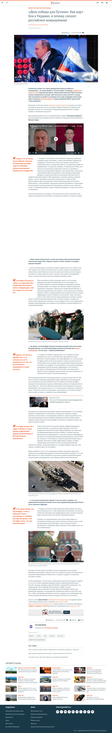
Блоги (19, 686)
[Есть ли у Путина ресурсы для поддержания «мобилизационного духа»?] (39, 402)
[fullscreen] (82, 153)
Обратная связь (35, 720)
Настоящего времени (51, 628)
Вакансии (34, 723)
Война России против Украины (39, 8)
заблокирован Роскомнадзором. (58, 600)
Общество (89, 668)
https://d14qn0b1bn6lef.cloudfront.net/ (40, 604)
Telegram (31, 606)
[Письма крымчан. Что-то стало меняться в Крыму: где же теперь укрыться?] (11, 688)
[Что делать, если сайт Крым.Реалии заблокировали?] (79, 698)
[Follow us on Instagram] (69, 711)
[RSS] (84, 711)
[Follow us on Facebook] (57, 711)
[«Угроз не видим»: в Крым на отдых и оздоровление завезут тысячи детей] (45, 688)
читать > (66, 612)
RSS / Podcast (9, 723)
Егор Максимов (32, 25)
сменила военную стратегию (58, 105)
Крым (88, 686)
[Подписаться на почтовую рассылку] (92, 711)
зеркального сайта (61, 602)
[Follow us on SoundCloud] (80, 711)
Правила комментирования (39, 714)
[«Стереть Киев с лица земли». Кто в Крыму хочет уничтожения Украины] (45, 670)
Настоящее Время (43, 25)
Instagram (38, 606)
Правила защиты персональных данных (42, 726)
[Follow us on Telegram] (77, 711)
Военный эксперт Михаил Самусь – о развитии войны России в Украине (54, 126)
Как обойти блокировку (12, 726)
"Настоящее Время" (46, 99)
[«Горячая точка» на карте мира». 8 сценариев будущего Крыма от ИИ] (79, 688)
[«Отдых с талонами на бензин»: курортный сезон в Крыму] (45, 679)
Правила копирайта (36, 717)
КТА (102, 2)
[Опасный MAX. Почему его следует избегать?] (45, 698)
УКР (97, 2)
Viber (45, 606)
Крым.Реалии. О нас (36, 711)
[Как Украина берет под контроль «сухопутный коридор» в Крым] (11, 670)
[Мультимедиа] (106, 3)
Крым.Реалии (38, 128)
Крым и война (56, 668)
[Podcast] (88, 711)
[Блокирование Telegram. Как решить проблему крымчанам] (11, 698)
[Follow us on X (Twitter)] (61, 711)
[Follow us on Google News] (73, 711)
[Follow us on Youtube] (65, 711)
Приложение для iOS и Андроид (14, 714)
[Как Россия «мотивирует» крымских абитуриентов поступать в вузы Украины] (79, 670)
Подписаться (9, 717)
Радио (7, 720)
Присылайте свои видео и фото (14, 711)
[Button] (66, 33)
